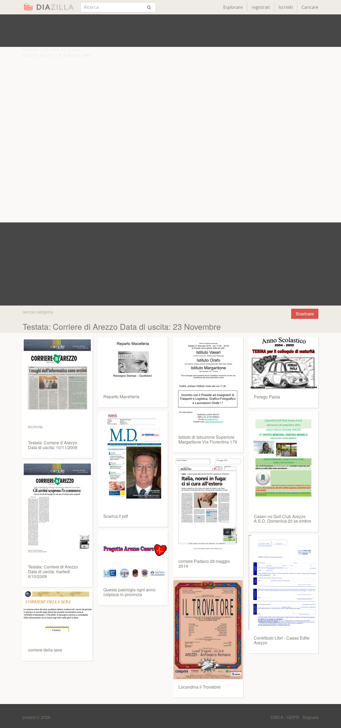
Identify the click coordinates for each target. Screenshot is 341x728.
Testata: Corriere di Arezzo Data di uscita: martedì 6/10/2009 (53, 571)
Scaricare (305, 314)
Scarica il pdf (115, 516)
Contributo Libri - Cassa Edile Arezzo (282, 640)
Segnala (310, 717)
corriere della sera (45, 650)
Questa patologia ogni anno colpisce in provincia (129, 592)
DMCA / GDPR (285, 717)
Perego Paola (267, 397)
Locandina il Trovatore (199, 687)
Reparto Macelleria (121, 396)
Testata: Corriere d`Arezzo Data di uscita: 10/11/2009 (52, 445)
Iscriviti (286, 7)
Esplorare (233, 7)
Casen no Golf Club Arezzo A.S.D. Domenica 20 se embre (282, 518)
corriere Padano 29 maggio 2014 (204, 563)
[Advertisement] (170, 31)
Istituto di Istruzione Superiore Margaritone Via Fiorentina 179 (207, 439)
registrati (260, 7)
